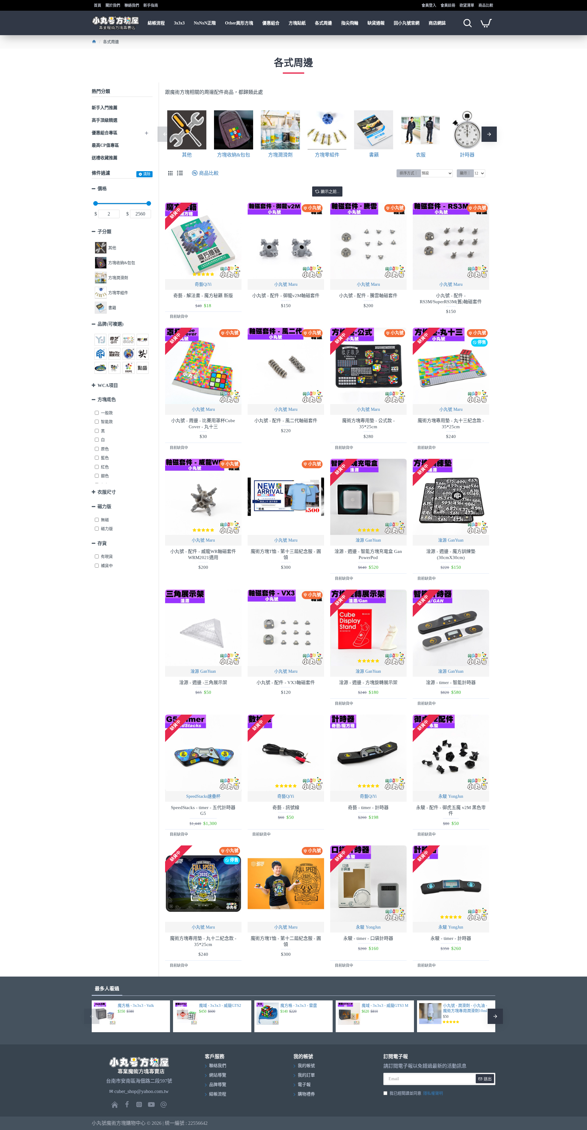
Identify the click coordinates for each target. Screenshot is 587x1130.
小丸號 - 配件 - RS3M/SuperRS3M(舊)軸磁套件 (451, 298)
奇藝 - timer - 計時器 (368, 807)
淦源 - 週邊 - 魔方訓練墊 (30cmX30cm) (450, 554)
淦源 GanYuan (368, 540)
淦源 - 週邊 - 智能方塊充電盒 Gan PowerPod (368, 554)
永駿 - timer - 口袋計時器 (368, 938)
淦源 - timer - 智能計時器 (451, 682)
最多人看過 (107, 988)
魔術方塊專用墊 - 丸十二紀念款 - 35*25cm (203, 941)
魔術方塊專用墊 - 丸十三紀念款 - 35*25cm (451, 423)
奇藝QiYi (203, 284)
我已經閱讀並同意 (416, 1093)
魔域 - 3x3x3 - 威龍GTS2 (220, 1005)
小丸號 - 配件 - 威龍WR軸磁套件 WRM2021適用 (203, 554)
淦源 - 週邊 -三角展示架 (203, 682)
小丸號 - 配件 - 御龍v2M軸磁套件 (285, 295)
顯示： (465, 173)
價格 (102, 188)
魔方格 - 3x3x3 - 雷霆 (298, 1005)
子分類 (104, 231)
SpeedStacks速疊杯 (203, 796)
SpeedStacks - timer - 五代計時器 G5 (203, 810)
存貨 (102, 543)
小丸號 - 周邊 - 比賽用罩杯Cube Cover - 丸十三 (203, 423)
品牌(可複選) (111, 324)
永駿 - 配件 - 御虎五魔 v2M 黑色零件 (451, 810)
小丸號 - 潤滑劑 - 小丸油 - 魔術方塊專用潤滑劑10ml (465, 1008)
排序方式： (409, 173)
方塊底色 (107, 399)
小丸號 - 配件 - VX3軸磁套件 (286, 682)
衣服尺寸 (107, 492)
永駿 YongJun (450, 796)
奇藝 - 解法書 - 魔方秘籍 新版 (203, 295)
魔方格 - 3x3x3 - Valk (136, 1005)
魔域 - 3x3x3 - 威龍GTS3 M (385, 1005)
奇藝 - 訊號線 (285, 807)
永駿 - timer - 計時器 (450, 938)
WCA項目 (108, 385)
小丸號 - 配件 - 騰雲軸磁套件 (368, 295)
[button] (165, 134)
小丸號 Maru (285, 284)
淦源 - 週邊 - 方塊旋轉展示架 (368, 682)
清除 (146, 174)
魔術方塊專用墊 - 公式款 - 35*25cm (368, 423)
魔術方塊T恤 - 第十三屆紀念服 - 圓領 (286, 554)
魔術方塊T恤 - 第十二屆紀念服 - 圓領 (286, 941)
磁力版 (104, 506)
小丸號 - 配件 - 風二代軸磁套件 (285, 420)
